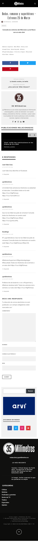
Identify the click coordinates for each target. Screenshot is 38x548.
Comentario (6, 310)
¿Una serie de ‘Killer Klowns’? (19, 87)
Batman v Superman (8, 46)
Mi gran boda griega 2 (8, 52)
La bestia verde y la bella (19, 81)
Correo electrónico (9, 354)
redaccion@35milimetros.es (19, 457)
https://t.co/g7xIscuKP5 (10, 220)
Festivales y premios (9, 495)
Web (3, 363)
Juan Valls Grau (7, 165)
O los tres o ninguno (20, 52)
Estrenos (4, 25)
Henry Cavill (25, 46)
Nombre (5, 344)
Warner (12, 54)
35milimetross (7, 182)
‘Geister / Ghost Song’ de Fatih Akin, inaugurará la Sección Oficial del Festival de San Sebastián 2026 (23, 470)
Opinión (4, 505)
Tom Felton (5, 54)
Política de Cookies (20, 519)
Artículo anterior (19, 79)
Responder (6, 174)
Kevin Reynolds (15, 49)
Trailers (4, 500)
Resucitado (29, 52)
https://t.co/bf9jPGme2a (10, 193)
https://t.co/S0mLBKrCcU (11, 196)
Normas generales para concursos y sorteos (20, 518)
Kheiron (23, 49)
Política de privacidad (20, 521)
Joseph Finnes (6, 49)
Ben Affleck (17, 46)
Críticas (4, 489)
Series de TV (6, 497)
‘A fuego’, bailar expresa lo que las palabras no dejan (23, 478)
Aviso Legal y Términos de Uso (20, 516)
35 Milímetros (7, 21)
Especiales (5, 502)
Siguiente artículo (19, 84)
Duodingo (5, 232)
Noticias (4, 492)
